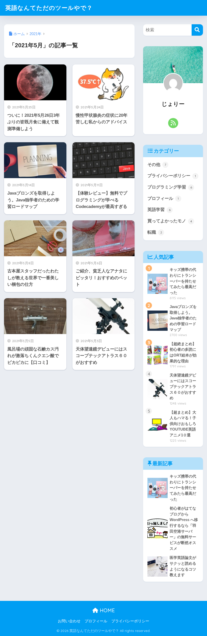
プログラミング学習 (169, 187)
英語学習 (159, 209)
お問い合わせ (69, 621)
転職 (154, 232)
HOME (106, 610)
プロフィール (163, 198)
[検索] (197, 30)
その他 (156, 164)
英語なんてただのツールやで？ (49, 7)
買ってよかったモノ (169, 221)
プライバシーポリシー (171, 175)
